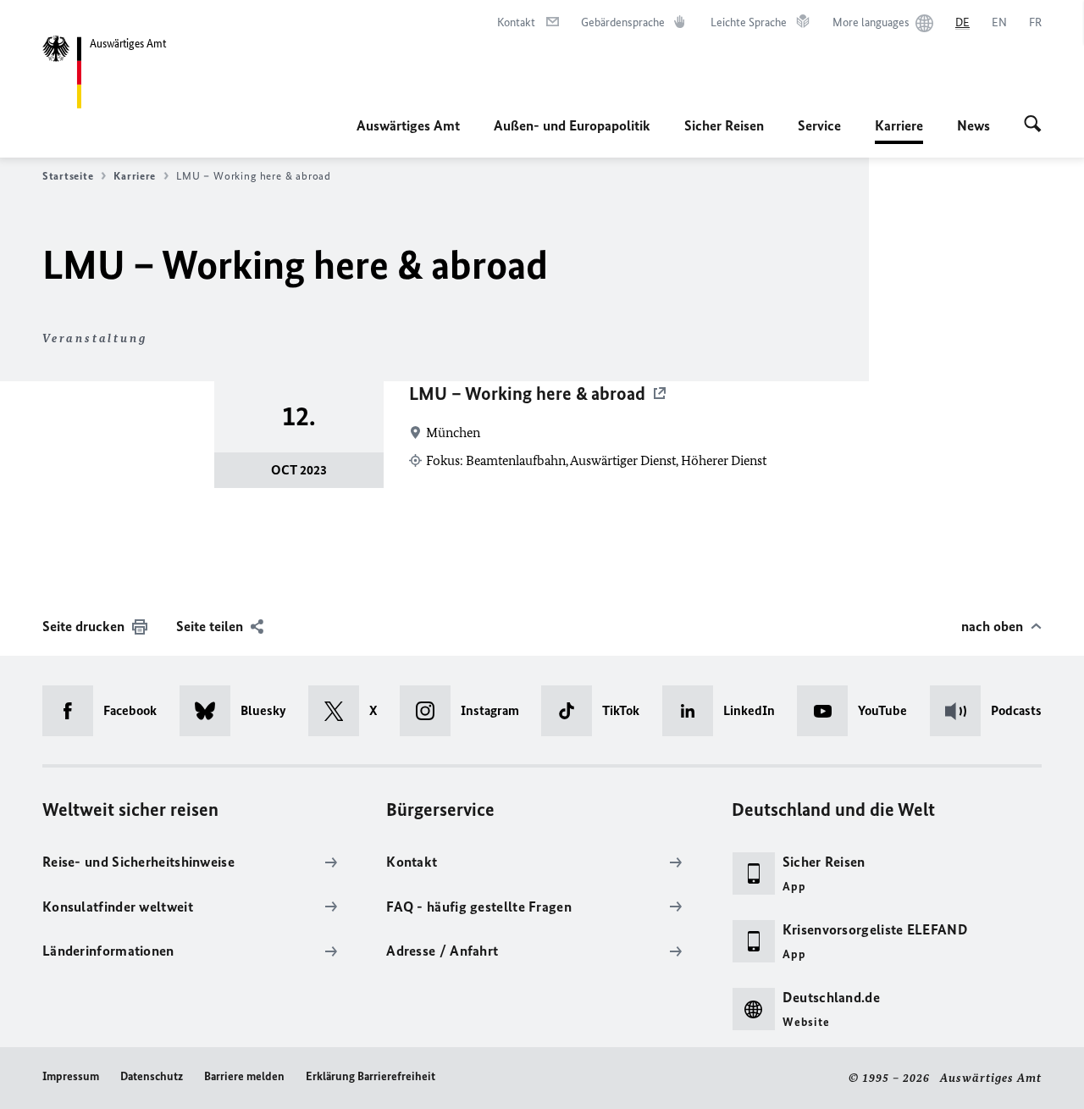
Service (819, 125)
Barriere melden (244, 1076)
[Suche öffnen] (1033, 125)
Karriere (899, 130)
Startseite (67, 175)
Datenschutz (151, 1076)
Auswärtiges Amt (408, 125)
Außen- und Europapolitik (572, 125)
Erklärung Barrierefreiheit (370, 1076)
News (973, 125)
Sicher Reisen (724, 125)
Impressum (70, 1076)
